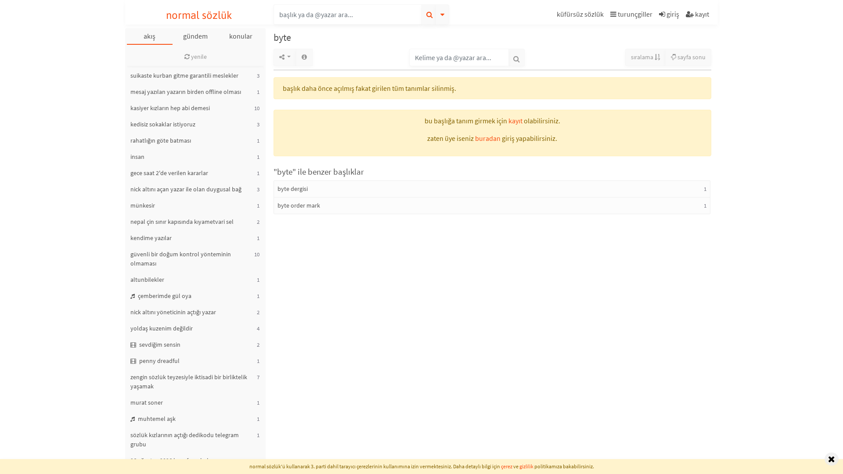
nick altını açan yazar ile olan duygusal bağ (185, 189)
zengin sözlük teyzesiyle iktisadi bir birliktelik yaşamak (188, 381)
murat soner (146, 402)
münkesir (142, 205)
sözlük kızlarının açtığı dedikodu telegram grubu (184, 439)
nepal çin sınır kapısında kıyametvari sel (182, 222)
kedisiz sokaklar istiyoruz (162, 124)
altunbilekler (147, 280)
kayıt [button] (515, 120)
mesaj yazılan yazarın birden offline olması (185, 92)
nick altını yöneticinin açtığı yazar (173, 312)
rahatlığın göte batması (160, 140)
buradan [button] (488, 138)
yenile (198, 57)
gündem (195, 36)
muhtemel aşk (156, 419)
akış (149, 36)
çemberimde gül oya (164, 296)
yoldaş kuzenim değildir (161, 328)
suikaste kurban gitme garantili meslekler (184, 75)
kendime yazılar (151, 238)
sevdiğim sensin (159, 344)
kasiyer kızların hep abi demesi (170, 108)
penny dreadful (159, 361)
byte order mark (298, 205)
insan (137, 157)
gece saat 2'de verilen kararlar (169, 173)
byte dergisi (292, 189)
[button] (581, 16)
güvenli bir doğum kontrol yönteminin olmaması (180, 258)
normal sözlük (199, 15)
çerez (506, 466)
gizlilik (526, 466)
